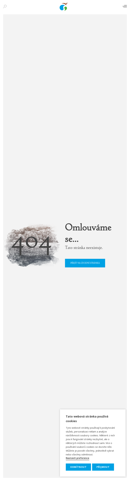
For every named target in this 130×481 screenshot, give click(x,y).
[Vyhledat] (5, 7)
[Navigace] (124, 6)
